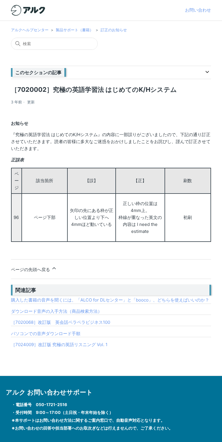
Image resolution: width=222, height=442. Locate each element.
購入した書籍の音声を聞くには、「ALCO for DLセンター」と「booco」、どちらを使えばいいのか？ (110, 300)
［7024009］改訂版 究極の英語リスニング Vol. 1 (59, 344)
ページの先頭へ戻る (31, 269)
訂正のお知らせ (114, 30)
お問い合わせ (198, 10)
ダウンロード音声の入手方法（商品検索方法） (56, 311)
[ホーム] (28, 10)
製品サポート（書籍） (74, 30)
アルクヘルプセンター (30, 30)
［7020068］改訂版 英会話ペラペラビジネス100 (60, 322)
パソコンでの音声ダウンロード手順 (45, 333)
